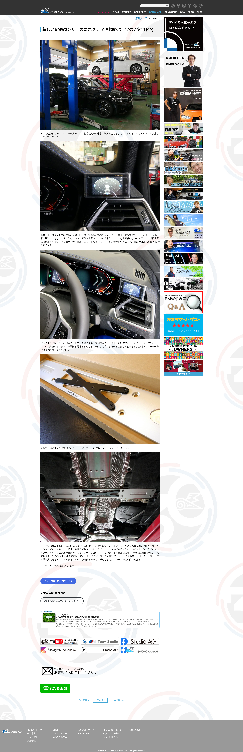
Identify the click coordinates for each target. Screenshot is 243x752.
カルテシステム (60, 737)
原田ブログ (141, 18)
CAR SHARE (155, 12)
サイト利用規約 (110, 737)
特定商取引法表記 (111, 733)
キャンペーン (103, 12)
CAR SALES (140, 12)
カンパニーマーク (86, 730)
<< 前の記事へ (82, 700)
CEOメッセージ (34, 730)
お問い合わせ (135, 730)
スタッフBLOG (60, 733)
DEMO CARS (171, 12)
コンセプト (32, 737)
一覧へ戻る (100, 700)
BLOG (191, 12)
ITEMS (116, 12)
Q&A (182, 12)
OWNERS (126, 12)
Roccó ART (83, 733)
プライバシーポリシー (113, 730)
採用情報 (31, 741)
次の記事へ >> (118, 700)
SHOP (199, 12)
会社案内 (31, 733)
